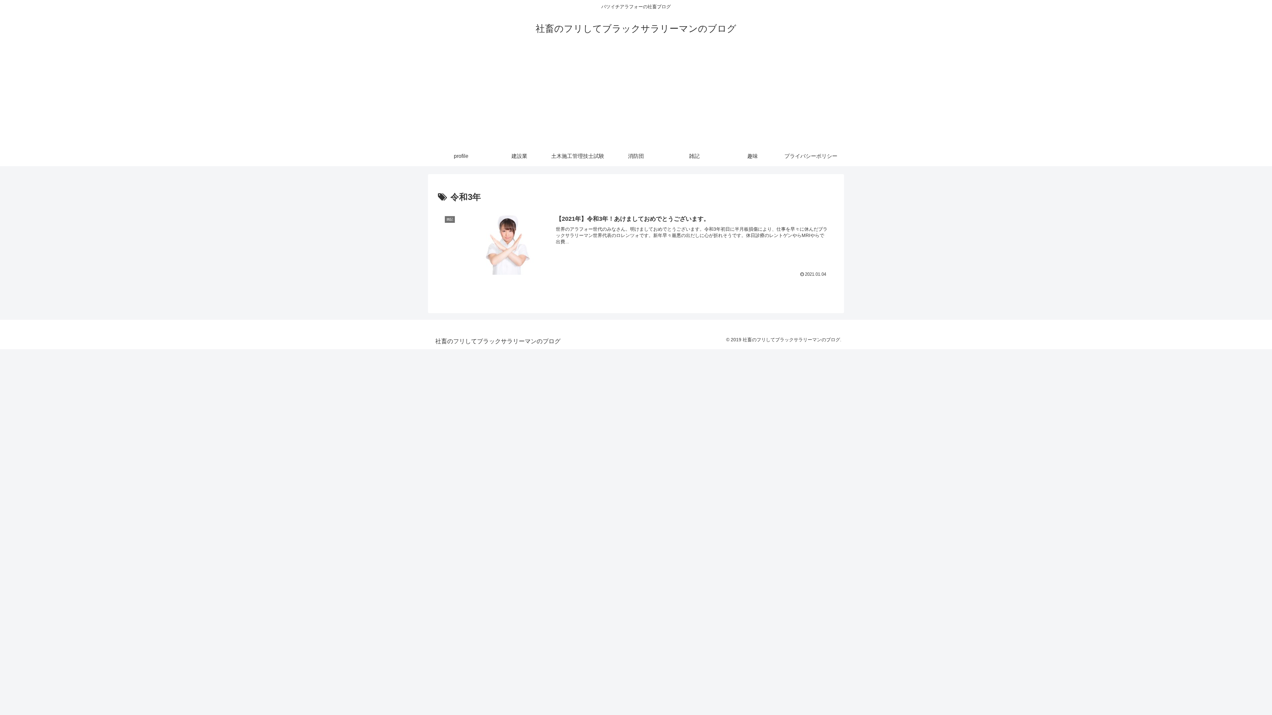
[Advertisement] (636, 96)
